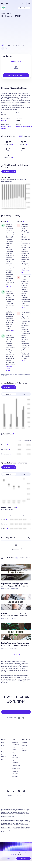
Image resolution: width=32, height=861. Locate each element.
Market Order (15, 61)
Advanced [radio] (27, 136)
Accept (23, 858)
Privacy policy (16, 765)
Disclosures (15, 776)
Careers (24, 742)
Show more (15, 654)
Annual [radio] (23, 394)
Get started (16, 712)
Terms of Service (14, 748)
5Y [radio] (19, 45)
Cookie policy (16, 768)
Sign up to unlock (8, 171)
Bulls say (3, 221)
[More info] (29, 537)
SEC (23, 308)
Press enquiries (25, 749)
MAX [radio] (23, 45)
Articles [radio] (21, 558)
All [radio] (16, 558)
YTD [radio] (12, 45)
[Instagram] (24, 791)
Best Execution (15, 761)
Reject (8, 858)
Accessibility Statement (15, 772)
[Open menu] (29, 3)
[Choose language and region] (23, 3)
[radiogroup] (13, 45)
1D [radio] (2, 45)
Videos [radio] (28, 558)
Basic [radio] (20, 136)
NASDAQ (4, 121)
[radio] (2, 48)
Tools (3, 749)
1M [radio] (9, 45)
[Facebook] (8, 791)
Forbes (11, 330)
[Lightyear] (5, 3)
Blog (2, 746)
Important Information (15, 743)
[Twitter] (13, 791)
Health (18, 115)
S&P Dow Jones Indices (9, 368)
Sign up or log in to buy (15, 75)
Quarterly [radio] (9, 394)
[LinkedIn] (18, 791)
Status (3, 760)
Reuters (8, 286)
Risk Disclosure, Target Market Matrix (16, 754)
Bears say (19, 221)
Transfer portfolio (4, 755)
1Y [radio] (16, 45)
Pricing (3, 742)
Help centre (4, 752)
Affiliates (24, 746)
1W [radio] (6, 45)
